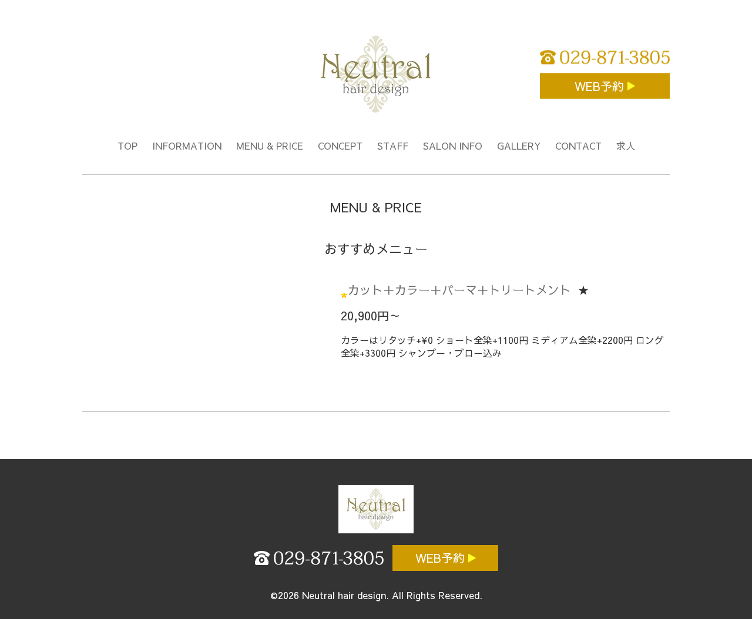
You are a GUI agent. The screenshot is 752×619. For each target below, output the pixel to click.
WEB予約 (601, 86)
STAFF (392, 145)
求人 (625, 145)
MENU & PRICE (269, 145)
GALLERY (518, 145)
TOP (127, 145)
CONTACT (578, 145)
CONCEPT (340, 145)
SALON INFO (452, 145)
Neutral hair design (344, 594)
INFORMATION (186, 145)
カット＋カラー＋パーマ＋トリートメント (459, 289)
